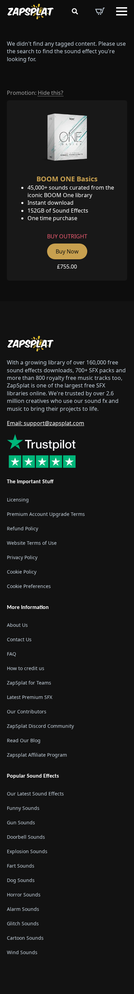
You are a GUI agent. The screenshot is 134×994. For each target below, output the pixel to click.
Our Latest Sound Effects (35, 793)
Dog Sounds (21, 880)
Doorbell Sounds (26, 837)
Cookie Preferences (29, 586)
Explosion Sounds (27, 851)
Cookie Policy (21, 571)
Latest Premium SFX (29, 697)
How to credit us (25, 668)
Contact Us (19, 639)
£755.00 (67, 266)
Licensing (18, 499)
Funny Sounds (23, 808)
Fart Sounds (20, 865)
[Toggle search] (75, 11)
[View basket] (100, 11)
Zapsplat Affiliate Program (37, 755)
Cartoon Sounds (25, 938)
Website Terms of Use (32, 543)
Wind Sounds (22, 952)
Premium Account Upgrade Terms (46, 514)
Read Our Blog (24, 740)
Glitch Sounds (23, 923)
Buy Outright (67, 236)
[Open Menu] (121, 11)
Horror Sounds (24, 894)
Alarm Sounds (23, 909)
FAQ (11, 654)
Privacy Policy (22, 557)
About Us (17, 625)
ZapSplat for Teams (29, 682)
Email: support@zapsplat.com (45, 423)
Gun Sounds (21, 822)
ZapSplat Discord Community (40, 726)
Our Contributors (26, 711)
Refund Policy (22, 528)
